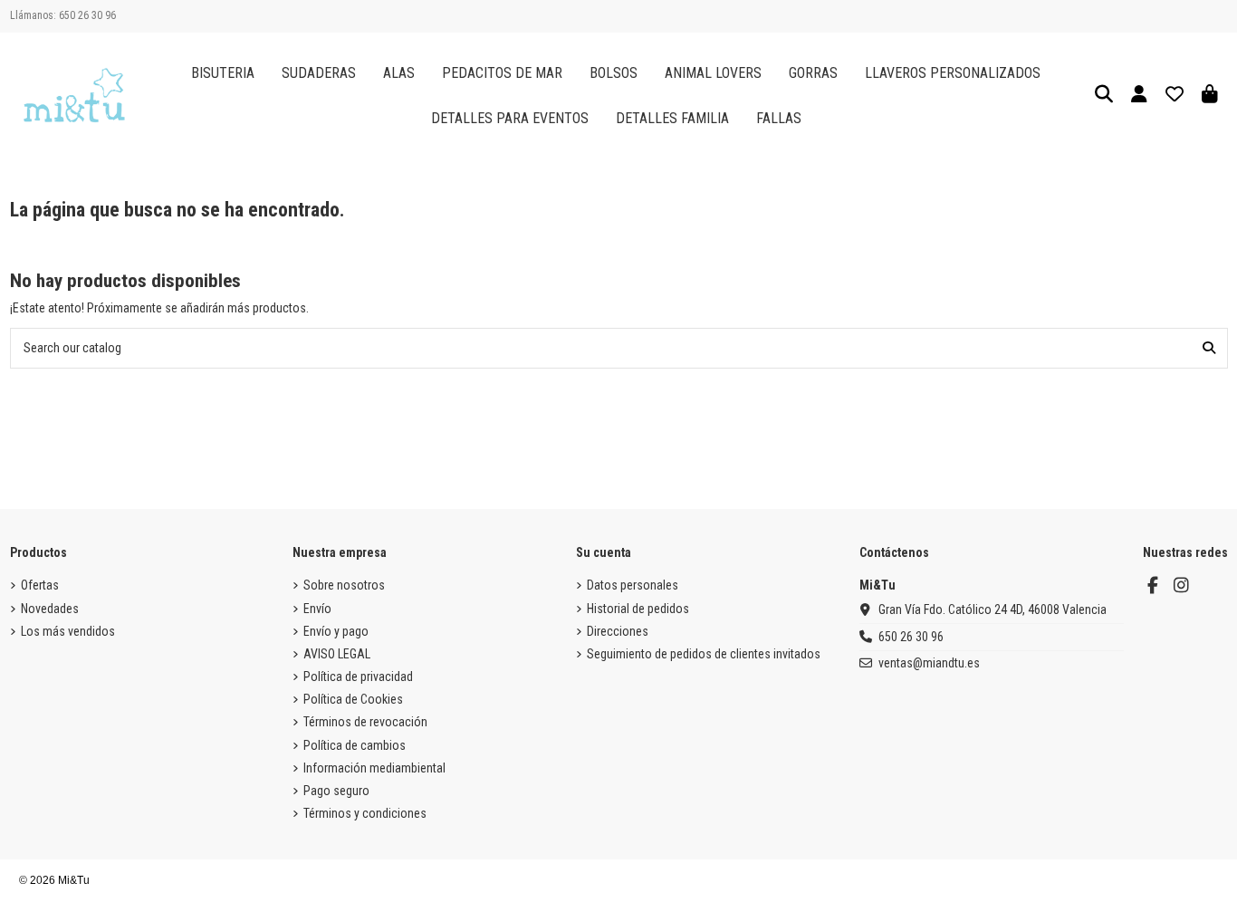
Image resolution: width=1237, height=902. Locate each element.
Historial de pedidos (638, 608)
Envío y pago (336, 631)
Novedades (50, 608)
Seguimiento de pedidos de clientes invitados (703, 654)
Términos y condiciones (365, 813)
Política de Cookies (353, 699)
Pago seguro (336, 790)
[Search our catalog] (1209, 348)
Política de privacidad (358, 676)
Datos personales (632, 585)
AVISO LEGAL (336, 654)
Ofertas (40, 585)
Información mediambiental (374, 768)
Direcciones (617, 631)
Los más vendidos (68, 631)
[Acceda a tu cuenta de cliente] (1139, 95)
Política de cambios (354, 745)
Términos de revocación (365, 722)
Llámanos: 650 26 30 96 (63, 15)
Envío (317, 608)
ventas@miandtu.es (929, 663)
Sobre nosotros (344, 585)
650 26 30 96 (911, 636)
